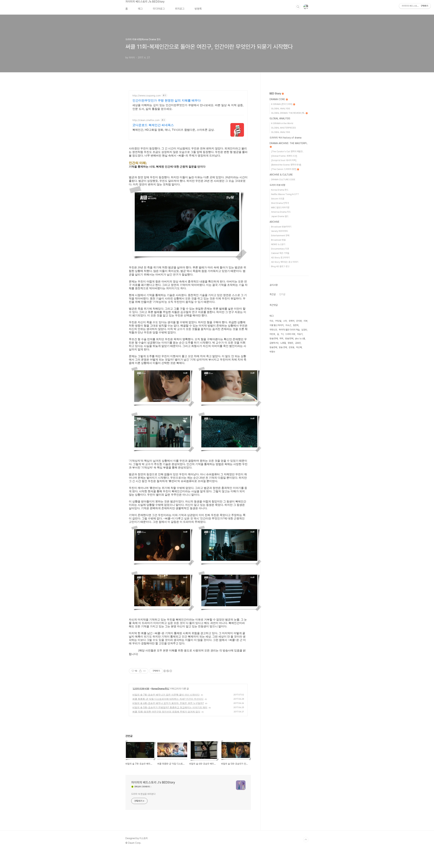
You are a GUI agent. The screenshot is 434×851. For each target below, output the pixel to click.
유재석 (291, 321)
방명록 (198, 8)
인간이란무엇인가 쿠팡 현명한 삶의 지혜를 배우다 (166, 100)
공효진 (298, 343)
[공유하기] (140, 670)
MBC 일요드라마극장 (280, 207)
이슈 (271, 321)
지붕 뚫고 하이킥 (277, 325)
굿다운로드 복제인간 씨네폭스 (153, 125)
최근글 (273, 294)
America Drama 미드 (281, 212)
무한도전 (273, 329)
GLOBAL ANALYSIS (280, 108)
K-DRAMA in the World (282, 123)
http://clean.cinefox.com (146, 120)
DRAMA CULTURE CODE (283, 179)
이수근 (288, 325)
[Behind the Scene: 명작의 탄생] (286, 164)
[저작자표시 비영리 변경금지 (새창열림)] (167, 671)
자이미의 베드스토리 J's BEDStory (144, 1)
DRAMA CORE (278, 99)
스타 (285, 321)
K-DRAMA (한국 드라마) (282, 104)
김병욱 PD (274, 343)
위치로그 (179, 8)
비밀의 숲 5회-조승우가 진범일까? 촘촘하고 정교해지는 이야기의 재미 (169, 707)
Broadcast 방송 (278, 240)
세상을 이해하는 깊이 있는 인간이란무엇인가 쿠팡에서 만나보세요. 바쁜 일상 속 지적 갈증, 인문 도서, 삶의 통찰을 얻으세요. (187, 106)
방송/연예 (289, 338)
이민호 (272, 334)
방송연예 (273, 347)
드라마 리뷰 (290, 334)
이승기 (300, 334)
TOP (306, 839)
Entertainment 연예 (280, 235)
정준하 (296, 325)
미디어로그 (159, 8)
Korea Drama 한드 (160, 688)
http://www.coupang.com (146, 95)
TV (282, 334)
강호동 (291, 347)
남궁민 (304, 329)
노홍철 (283, 343)
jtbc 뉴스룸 (300, 338)
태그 (140, 8)
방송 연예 (283, 347)
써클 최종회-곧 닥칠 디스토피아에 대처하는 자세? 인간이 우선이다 (167, 698)
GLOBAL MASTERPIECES (283, 127)
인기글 (282, 294)
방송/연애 (274, 338)
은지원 (299, 321)
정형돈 (290, 343)
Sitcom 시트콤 (277, 198)
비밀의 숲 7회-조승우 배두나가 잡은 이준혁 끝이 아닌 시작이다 (166, 694)
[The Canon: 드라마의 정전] (284, 169)
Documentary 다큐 (280, 248)
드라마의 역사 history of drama (285, 137)
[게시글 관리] (144, 670)
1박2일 (278, 321)
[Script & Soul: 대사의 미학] (283, 160)
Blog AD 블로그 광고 (280, 266)
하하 (281, 338)
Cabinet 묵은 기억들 (280, 253)
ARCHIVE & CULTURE (281, 174)
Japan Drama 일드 (280, 216)
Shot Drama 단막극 (280, 203)
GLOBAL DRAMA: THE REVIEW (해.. (288, 113)
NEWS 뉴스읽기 (278, 244)
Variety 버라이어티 (279, 231)
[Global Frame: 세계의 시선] (284, 156)
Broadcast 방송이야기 (281, 226)
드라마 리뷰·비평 (141, 688)
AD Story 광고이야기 (280, 257)
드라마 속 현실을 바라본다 (143, 794)
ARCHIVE (274, 221)
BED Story (276, 93)
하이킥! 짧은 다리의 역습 (289, 329)
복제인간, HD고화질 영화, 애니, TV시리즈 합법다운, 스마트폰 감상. (173, 129)
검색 (298, 6)
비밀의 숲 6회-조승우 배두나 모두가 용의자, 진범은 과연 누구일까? (168, 703)
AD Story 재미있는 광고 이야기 (284, 262)
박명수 (272, 351)
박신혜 (299, 347)
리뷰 (305, 321)
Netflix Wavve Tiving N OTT (285, 194)
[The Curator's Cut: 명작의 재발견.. (287, 151)
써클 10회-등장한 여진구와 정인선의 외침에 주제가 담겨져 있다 (166, 711)
